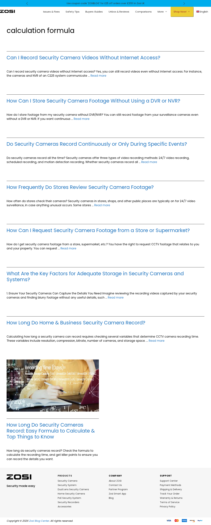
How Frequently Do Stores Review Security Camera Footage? (80, 187)
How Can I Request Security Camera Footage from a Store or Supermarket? (98, 230)
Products (65, 475)
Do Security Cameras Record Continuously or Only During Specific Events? (97, 144)
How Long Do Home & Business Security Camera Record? (76, 322)
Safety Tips (72, 11)
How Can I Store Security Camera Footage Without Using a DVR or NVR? (93, 100)
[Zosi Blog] (7, 11)
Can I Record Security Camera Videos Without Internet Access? (83, 57)
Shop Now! (180, 11)
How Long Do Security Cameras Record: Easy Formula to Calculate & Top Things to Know (51, 430)
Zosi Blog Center (39, 521)
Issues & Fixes (51, 11)
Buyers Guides (94, 11)
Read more (98, 76)
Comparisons (143, 11)
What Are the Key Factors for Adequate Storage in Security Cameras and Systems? (95, 276)
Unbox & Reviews (119, 11)
